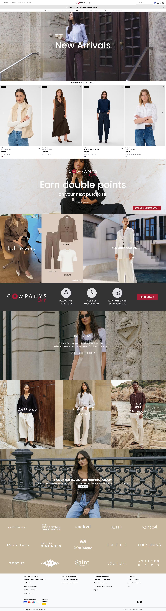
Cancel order (28, 593)
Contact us (27, 583)
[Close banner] (163, 7)
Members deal (26, 3)
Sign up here (83, 486)
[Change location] (155, 2)
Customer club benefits (102, 579)
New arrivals (13, 3)
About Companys (134, 579)
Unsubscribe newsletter (69, 583)
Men (20, 3)
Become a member (100, 583)
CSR (129, 586)
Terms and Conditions (39, 609)
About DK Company (134, 583)
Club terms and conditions (103, 586)
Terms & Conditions (30, 586)
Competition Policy (30, 590)
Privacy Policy (28, 609)
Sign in (96, 590)
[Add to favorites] (39, 87)
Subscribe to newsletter (69, 579)
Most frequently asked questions (35, 579)
